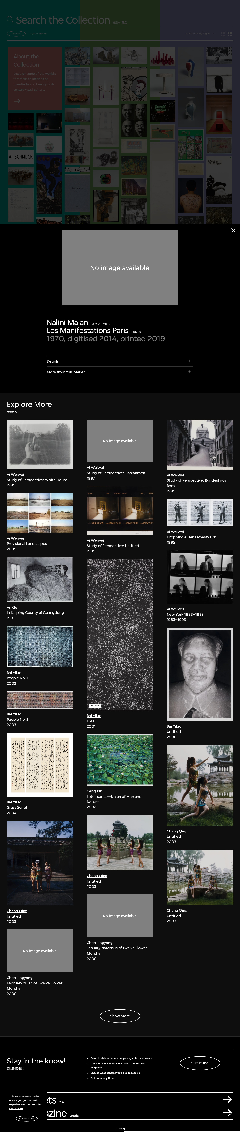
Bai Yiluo (14, 672)
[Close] (233, 230)
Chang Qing (17, 911)
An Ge (12, 607)
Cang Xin (94, 791)
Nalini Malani (68, 322)
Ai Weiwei (15, 474)
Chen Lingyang (19, 977)
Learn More (16, 1108)
